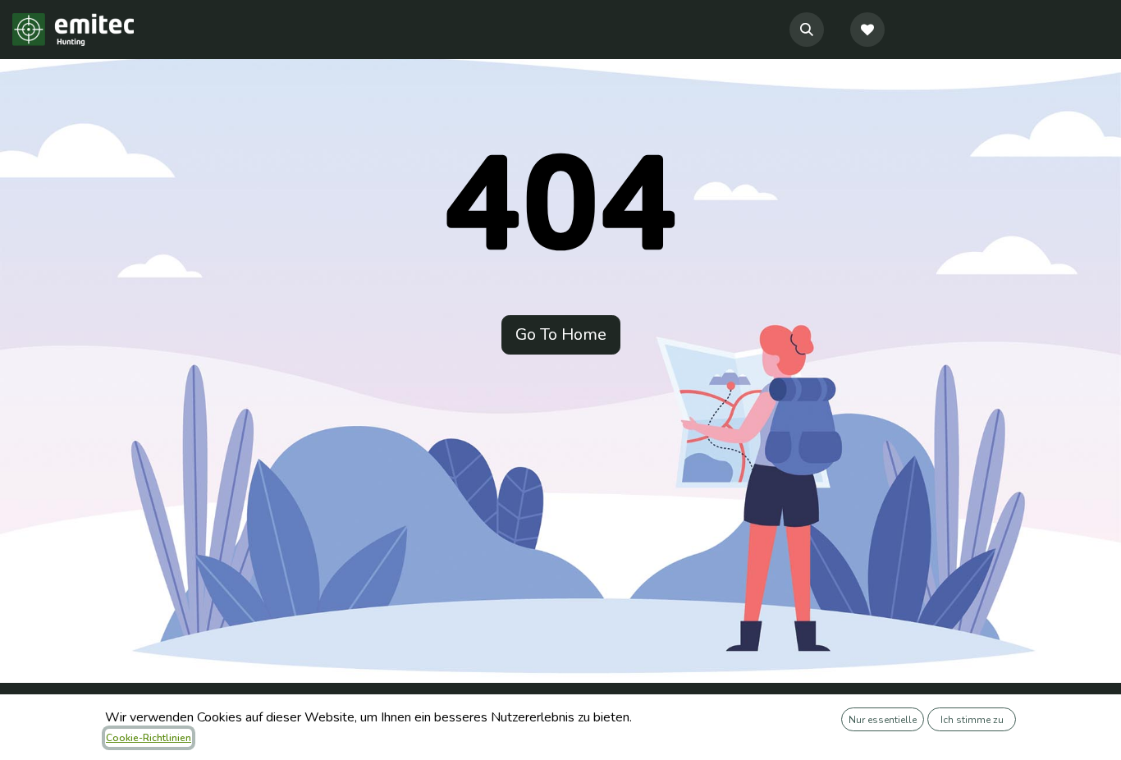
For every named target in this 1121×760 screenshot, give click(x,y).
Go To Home (560, 334)
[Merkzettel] (867, 29)
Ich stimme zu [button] (972, 719)
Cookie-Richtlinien (148, 737)
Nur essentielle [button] (883, 719)
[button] (806, 29)
